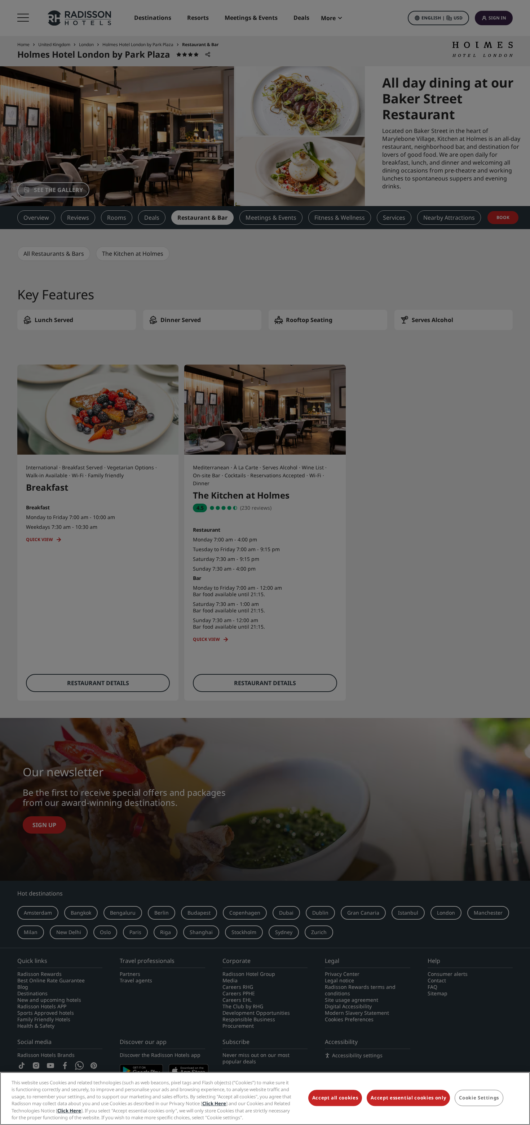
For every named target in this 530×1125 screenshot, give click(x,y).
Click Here (214, 1103)
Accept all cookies (335, 1098)
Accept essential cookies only (408, 1098)
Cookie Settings (479, 1098)
